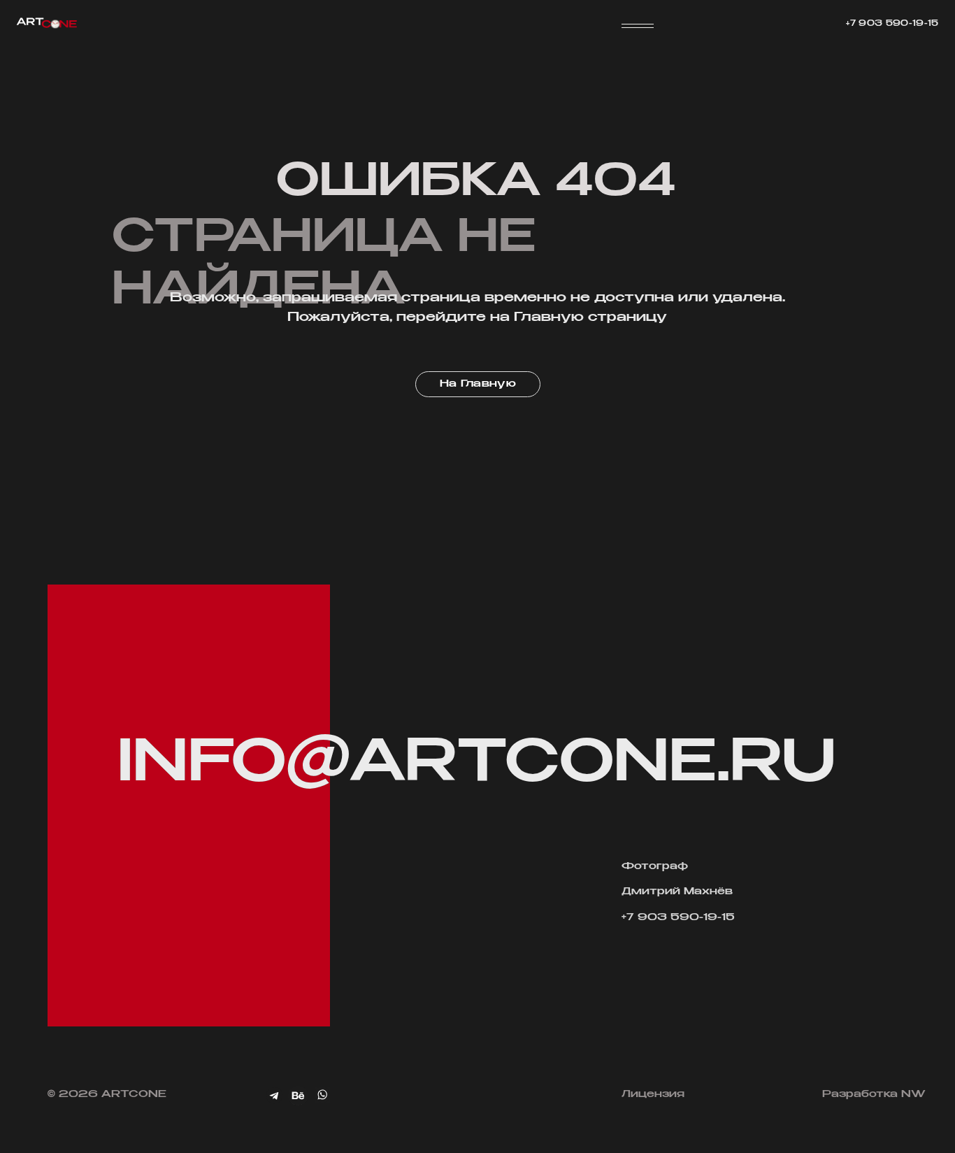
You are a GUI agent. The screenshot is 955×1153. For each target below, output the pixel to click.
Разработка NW (874, 1094)
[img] (298, 1095)
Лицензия (653, 1094)
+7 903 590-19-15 (892, 24)
